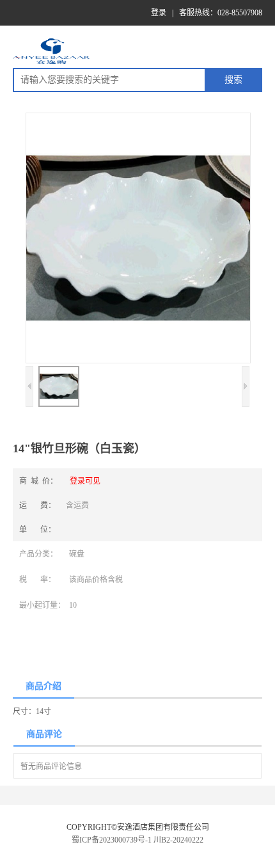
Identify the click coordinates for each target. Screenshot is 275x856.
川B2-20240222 (178, 840)
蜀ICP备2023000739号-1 (112, 840)
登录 (158, 12)
